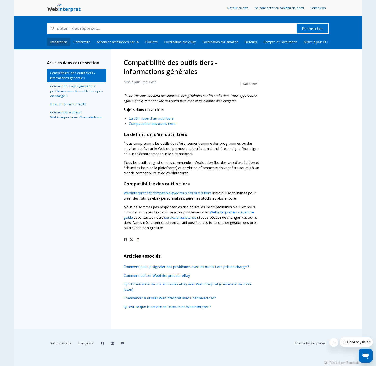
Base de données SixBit (68, 104)
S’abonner (250, 84)
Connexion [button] (318, 8)
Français (84, 343)
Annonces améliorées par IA (118, 42)
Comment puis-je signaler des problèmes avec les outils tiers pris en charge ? (186, 266)
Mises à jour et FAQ (318, 42)
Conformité (82, 42)
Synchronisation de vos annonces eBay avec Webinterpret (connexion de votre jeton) (188, 287)
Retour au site (237, 8)
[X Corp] (131, 240)
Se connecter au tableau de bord (279, 8)
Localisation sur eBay (180, 42)
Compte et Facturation (280, 42)
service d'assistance (180, 217)
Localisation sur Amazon (220, 42)
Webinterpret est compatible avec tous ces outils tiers (167, 193)
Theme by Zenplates (310, 343)
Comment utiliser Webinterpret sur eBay (157, 275)
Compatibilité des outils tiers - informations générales (72, 75)
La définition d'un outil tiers (151, 118)
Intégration (58, 42)
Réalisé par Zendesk (344, 362)
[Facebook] (125, 240)
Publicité (151, 42)
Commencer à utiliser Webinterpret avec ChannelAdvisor (170, 298)
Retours (251, 42)
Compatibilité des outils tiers (152, 123)
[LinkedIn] (137, 240)
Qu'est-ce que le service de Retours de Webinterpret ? (167, 306)
